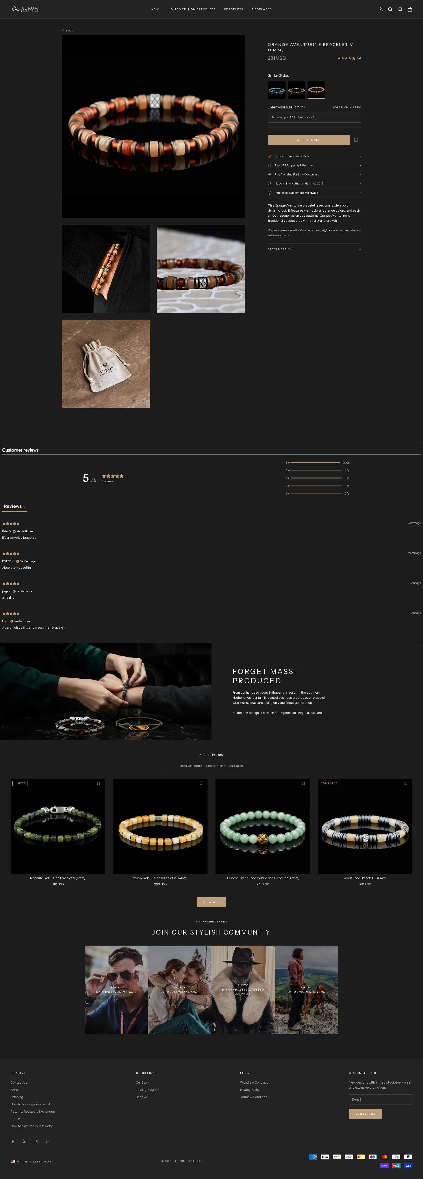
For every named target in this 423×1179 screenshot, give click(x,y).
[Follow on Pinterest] (47, 1141)
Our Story (142, 1082)
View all (211, 902)
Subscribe (365, 1114)
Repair (15, 1119)
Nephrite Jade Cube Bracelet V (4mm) (57, 878)
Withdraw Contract (254, 1082)
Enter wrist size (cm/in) (286, 107)
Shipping (17, 1097)
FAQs (14, 1090)
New (155, 9)
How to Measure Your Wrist (30, 1104)
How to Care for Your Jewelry (31, 1126)
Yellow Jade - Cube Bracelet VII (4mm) (160, 878)
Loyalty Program (147, 1090)
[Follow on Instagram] (35, 1141)
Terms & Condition (253, 1097)
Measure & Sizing (347, 107)
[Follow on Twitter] (24, 1141)
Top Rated (236, 766)
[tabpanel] (211, 575)
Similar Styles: (279, 75)
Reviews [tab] (14, 506)
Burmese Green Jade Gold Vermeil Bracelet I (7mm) (263, 878)
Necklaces (262, 9)
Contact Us (19, 1082)
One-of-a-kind (215, 766)
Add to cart (309, 140)
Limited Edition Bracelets (191, 9)
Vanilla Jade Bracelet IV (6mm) (365, 878)
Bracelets (233, 9)
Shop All (141, 1097)
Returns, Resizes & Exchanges (33, 1111)
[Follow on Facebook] (13, 1141)
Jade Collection (191, 766)
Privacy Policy (249, 1090)
